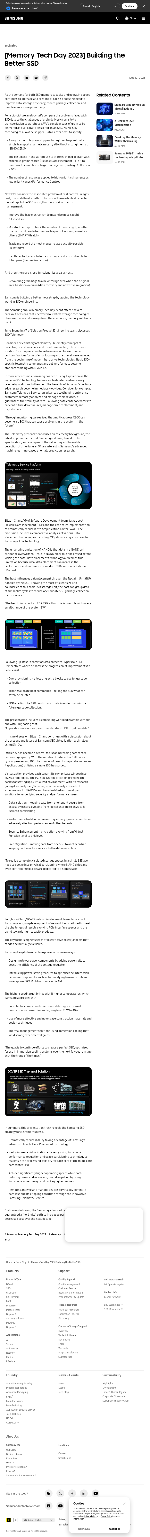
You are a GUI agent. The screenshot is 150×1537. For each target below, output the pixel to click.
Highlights (108, 1383)
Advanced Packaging (17, 1392)
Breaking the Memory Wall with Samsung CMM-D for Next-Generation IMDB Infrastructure (127, 139)
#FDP (8, 1240)
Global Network (112, 1297)
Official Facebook (72, 1493)
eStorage (11, 1292)
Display (10, 1327)
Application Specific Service (20, 1409)
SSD (8, 1288)
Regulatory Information (70, 1292)
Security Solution (15, 1318)
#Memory (55, 1234)
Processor (11, 1305)
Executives (11, 1458)
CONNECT (11, 1422)
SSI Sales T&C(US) (68, 1524)
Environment (109, 1387)
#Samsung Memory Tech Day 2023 (25, 1234)
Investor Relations (15, 1466)
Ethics (9, 1471)
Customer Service (67, 1288)
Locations (63, 1445)
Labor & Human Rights (114, 1392)
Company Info (13, 1445)
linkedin (26, 78)
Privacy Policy (90, 1516)
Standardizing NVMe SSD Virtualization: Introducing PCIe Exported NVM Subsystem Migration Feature (129, 107)
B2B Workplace (112, 1304)
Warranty (63, 1348)
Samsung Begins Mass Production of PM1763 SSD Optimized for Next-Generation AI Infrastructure (116, 1226)
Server (9, 1344)
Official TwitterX (60, 1493)
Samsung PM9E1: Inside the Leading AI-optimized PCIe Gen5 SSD (129, 155)
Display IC (11, 1314)
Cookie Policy (106, 1516)
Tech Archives (13, 1414)
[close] (136, 1214)
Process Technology (16, 1387)
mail (36, 78)
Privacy (63, 1519)
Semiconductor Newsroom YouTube (60, 1506)
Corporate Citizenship (114, 1396)
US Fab (9, 1418)
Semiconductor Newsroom (20, 1475)
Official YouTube (95, 1493)
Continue (129, 6)
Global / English (91, 6)
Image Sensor (13, 1310)
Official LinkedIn (84, 1493)
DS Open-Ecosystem (114, 1284)
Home (9, 1262)
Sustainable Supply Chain (116, 1400)
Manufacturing (14, 1405)
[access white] (15, 1520)
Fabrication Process (68, 1314)
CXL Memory (12, 1297)
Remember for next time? (25, 8)
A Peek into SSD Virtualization (124, 123)
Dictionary (63, 1318)
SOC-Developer (112, 1309)
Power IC (10, 1322)
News (61, 1383)
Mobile (9, 1357)
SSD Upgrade (65, 1357)
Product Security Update (71, 1297)
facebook (8, 78)
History (10, 1462)
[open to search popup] (118, 18)
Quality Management (69, 1284)
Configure (84, 1529)
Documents (64, 1339)
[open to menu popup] (143, 18)
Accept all (114, 1529)
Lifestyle (10, 1361)
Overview (63, 1331)
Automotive (12, 1348)
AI (7, 1339)
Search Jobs (64, 1458)
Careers (62, 1453)
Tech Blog (21, 1262)
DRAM (9, 1284)
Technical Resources (68, 1309)
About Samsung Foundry (19, 1383)
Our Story (11, 1449)
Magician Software (68, 1352)
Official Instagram (49, 1493)
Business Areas (14, 1454)
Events (61, 1387)
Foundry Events (14, 1401)
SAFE (9, 1396)
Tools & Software (67, 1335)
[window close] (124, 1503)
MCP (8, 1301)
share (45, 78)
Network (10, 1352)
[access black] (8, 1520)
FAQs (61, 1344)
